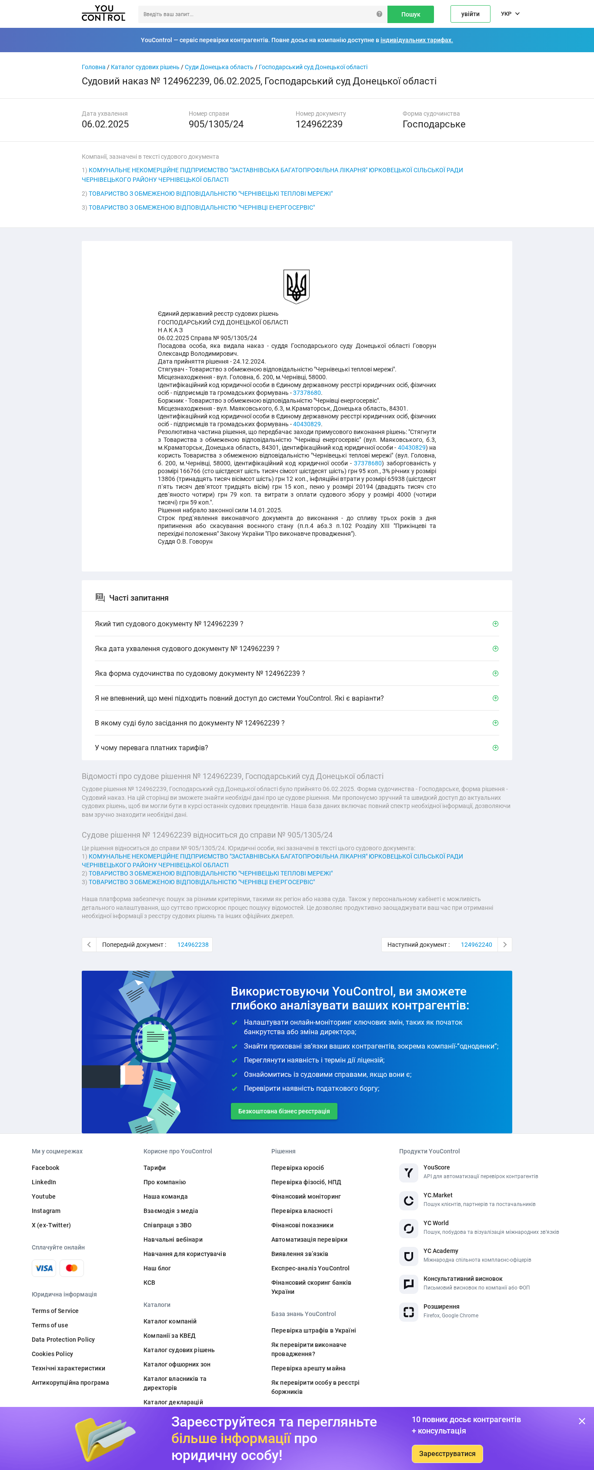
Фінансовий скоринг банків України (311, 1287)
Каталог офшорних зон (176, 1364)
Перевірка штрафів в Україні (313, 1330)
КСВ (149, 1282)
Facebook (45, 1167)
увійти (470, 13)
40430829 (307, 424)
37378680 (307, 392)
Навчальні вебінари (173, 1239)
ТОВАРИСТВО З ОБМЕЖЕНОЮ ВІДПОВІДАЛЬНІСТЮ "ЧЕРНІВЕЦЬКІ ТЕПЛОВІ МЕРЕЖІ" (211, 193)
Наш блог (157, 1268)
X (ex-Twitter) (51, 1225)
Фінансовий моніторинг (306, 1196)
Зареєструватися (447, 1454)
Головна (94, 66)
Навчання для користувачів (184, 1253)
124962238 (193, 944)
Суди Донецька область (219, 66)
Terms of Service (55, 1310)
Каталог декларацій (173, 1402)
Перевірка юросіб (297, 1167)
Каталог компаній (170, 1321)
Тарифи (154, 1167)
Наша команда (165, 1196)
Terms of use (50, 1325)
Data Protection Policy (63, 1339)
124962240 (476, 944)
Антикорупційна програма (70, 1382)
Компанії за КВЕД (169, 1335)
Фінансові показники (302, 1225)
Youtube (44, 1196)
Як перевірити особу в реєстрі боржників (315, 1387)
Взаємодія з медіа (170, 1210)
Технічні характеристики (68, 1368)
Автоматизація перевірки (309, 1239)
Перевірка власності (302, 1210)
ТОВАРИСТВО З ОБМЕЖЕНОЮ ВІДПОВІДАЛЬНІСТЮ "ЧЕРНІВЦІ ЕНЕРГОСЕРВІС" (202, 207)
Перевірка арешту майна (308, 1368)
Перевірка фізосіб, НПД (306, 1182)
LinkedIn (44, 1182)
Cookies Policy (52, 1353)
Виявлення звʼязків (300, 1253)
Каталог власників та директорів (175, 1383)
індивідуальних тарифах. (416, 40)
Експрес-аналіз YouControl (310, 1268)
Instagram (46, 1210)
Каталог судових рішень (145, 66)
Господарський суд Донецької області (313, 66)
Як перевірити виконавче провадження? (309, 1349)
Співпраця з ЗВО (167, 1225)
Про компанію (164, 1182)
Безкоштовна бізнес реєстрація (284, 1111)
